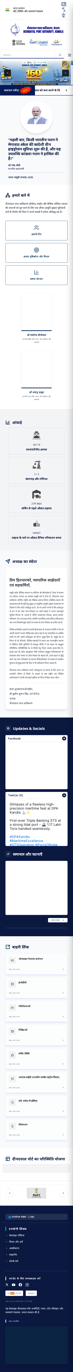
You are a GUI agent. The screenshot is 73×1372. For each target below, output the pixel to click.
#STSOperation (22, 839)
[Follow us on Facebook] (20, 1284)
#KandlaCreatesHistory (28, 843)
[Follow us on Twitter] (6, 1284)
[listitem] (36, 963)
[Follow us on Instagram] (27, 1284)
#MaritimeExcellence (26, 835)
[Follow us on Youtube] (13, 1284)
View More (55, 920)
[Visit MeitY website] (35, 1193)
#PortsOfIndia (46, 839)
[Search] (60, 55)
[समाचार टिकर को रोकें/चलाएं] (64, 795)
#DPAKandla (20, 831)
